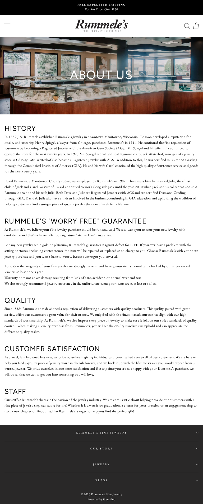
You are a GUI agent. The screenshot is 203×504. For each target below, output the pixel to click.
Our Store (101, 448)
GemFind (109, 499)
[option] (101, 7)
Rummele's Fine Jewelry (101, 432)
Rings (101, 480)
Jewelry (101, 464)
